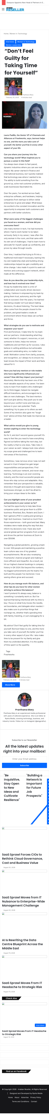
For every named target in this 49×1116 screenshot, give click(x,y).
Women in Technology (18, 34)
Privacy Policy (35, 1097)
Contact (34, 1101)
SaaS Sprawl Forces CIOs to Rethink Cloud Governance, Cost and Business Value (22, 859)
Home (5, 34)
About (17, 1097)
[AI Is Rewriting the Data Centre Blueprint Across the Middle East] (24, 925)
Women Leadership (13, 45)
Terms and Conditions (20, 1101)
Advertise (25, 1097)
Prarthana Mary (27, 95)
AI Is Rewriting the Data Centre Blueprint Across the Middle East (22, 944)
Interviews (10, 42)
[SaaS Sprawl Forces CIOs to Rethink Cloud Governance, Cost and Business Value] (24, 840)
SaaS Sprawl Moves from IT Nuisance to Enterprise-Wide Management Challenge (23, 901)
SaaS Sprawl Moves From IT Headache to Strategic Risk (22, 985)
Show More (10, 685)
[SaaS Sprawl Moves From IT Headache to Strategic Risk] (24, 968)
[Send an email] (34, 95)
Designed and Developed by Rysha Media (26, 1093)
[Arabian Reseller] (16, 9)
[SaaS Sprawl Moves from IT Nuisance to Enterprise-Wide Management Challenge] (24, 882)
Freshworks (9, 654)
